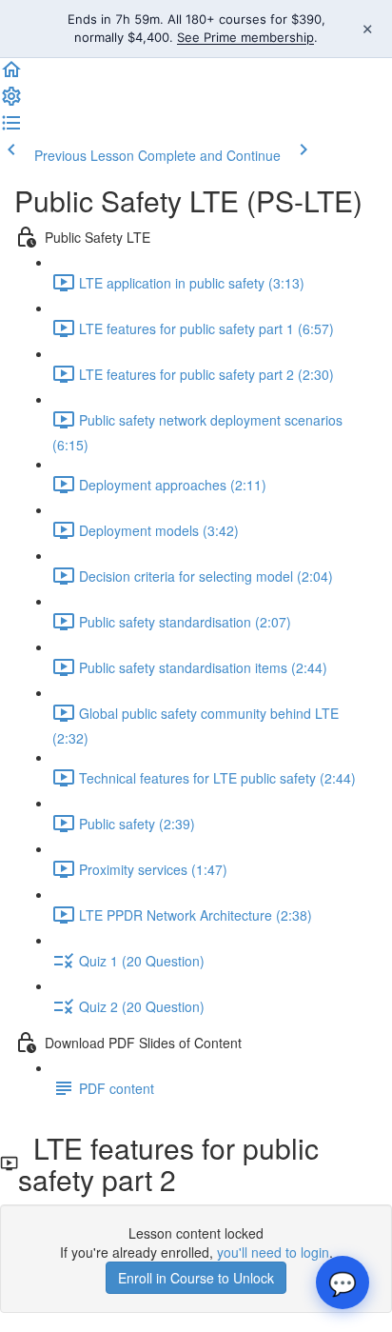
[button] (11, 75)
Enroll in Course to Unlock (196, 1277)
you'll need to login (273, 1252)
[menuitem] (11, 101)
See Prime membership (245, 37)
